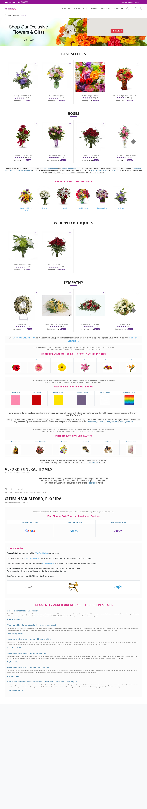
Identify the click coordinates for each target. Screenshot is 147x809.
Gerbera (39, 360)
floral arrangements (69, 168)
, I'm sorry (115, 422)
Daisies (62, 360)
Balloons (64, 442)
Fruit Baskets (15, 442)
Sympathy (105, 8)
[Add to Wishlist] (36, 63)
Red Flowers (36, 392)
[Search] (127, 8)
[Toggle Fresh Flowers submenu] (86, 8)
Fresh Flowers (79, 8)
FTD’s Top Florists (41, 553)
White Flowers (105, 392)
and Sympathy (126, 422)
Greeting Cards (131, 442)
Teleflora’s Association (31, 558)
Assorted (108, 360)
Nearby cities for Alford (14, 619)
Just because (104, 422)
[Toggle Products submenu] (122, 8)
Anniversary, (91, 422)
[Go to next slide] (133, 141)
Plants (93, 8)
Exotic (131, 360)
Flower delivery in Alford (15, 633)
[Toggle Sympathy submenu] (109, 8)
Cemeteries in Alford (13, 676)
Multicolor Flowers (129, 392)
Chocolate (86, 442)
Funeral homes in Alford (15, 648)
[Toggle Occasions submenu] (69, 8)
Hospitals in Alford (13, 662)
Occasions (65, 8)
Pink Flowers (15, 392)
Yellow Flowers (58, 392)
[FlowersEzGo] (10, 8)
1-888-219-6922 (22, 2)
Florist (16, 15)
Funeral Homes (92, 463)
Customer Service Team (24, 338)
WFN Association (48, 563)
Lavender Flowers (82, 392)
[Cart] (136, 8)
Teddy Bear (108, 442)
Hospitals (92, 483)
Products (118, 8)
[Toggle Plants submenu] (96, 8)
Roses (105, 170)
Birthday (8, 170)
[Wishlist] (132, 8)
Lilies (85, 360)
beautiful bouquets (50, 168)
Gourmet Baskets (40, 442)
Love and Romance (24, 170)
